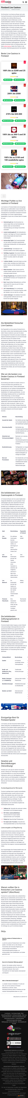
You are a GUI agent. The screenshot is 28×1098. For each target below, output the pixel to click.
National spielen (8, 166)
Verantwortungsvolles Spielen (14, 1020)
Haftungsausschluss (9, 1018)
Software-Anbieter (16, 1015)
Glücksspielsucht (22, 1022)
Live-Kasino (7, 1013)
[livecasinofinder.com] (6, 2)
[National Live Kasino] (14, 155)
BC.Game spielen (8, 120)
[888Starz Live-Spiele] (14, 132)
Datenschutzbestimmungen (19, 1016)
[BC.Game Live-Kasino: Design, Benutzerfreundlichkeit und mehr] (14, 111)
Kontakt (14, 1023)
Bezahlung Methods (7, 1015)
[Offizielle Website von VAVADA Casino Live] (14, 91)
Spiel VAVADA (8, 100)
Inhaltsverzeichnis (6, 1016)
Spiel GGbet (8, 79)
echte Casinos (7, 46)
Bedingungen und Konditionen (9, 1022)
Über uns (24, 1015)
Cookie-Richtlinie (19, 1018)
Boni (22, 1013)
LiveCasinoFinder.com (5, 9)
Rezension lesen (19, 79)
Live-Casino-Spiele (15, 1013)
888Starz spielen (8, 143)
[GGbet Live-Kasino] (14, 68)
